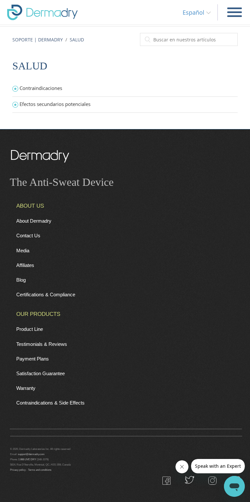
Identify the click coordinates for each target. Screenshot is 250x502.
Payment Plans (32, 359)
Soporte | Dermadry (37, 40)
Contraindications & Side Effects (50, 403)
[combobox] (189, 39)
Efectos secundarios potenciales (55, 104)
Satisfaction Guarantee (40, 373)
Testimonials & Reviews (41, 344)
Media (22, 250)
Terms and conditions (39, 469)
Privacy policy (18, 469)
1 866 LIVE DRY (27, 459)
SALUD (77, 40)
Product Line (29, 329)
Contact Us (28, 235)
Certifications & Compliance (45, 294)
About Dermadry (33, 221)
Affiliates (25, 265)
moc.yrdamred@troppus (31, 454)
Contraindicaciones (41, 88)
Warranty (25, 388)
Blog (21, 280)
